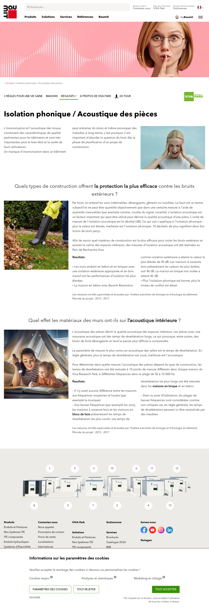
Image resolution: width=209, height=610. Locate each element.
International (45, 547)
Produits (9, 522)
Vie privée (34, 597)
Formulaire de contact (51, 532)
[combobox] (77, 7)
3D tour (125, 96)
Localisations (45, 542)
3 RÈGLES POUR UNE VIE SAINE (23, 96)
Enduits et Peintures (15, 527)
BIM (108, 547)
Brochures (112, 537)
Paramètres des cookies (50, 589)
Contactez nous (48, 522)
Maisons (52, 96)
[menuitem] (141, 7)
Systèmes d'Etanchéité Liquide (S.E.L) (17, 548)
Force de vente (47, 537)
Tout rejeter (86, 589)
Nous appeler (46, 527)
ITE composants (13, 537)
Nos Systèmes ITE (14, 532)
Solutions (78, 532)
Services (111, 532)
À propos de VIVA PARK (95, 96)
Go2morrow (113, 522)
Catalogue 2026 (116, 542)
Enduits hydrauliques (16, 542)
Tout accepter (165, 589)
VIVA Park (78, 522)
